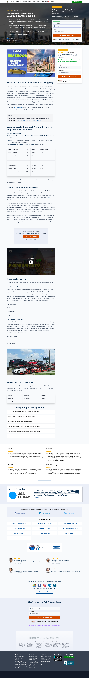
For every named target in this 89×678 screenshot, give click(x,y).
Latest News (43, 662)
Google (34, 588)
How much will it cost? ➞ (44, 533)
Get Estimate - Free (67, 35)
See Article (36, 497)
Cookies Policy (32, 664)
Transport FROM (56, 23)
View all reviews (44, 478)
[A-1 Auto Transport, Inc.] (14, 1)
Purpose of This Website (46, 658)
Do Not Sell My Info (33, 661)
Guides (42, 1)
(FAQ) (24, 662)
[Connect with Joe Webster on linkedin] (38, 549)
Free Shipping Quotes (19, 656)
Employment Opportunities (46, 659)
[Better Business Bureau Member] (69, 663)
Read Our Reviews (19, 658)
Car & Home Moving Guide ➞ (70, 528)
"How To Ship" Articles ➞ (70, 523)
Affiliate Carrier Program (46, 661)
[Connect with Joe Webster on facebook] (36, 549)
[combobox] (67, 26)
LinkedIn (50, 588)
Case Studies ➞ (19, 538)
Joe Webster (13, 38)
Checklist (52, 1)
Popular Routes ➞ (70, 533)
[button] (77, 2)
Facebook (39, 588)
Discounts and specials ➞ (19, 523)
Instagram (45, 588)
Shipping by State (18, 661)
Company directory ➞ (44, 528)
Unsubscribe (32, 667)
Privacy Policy (32, 665)
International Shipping (19, 664)
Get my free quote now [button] (31, 236)
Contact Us (43, 664)
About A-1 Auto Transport (46, 656)
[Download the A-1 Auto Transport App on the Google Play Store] (58, 657)
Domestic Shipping (19, 662)
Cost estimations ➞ (19, 533)
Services (27, 1)
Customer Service (33, 656)
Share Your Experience (44, 591)
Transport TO (56, 29)
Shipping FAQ (18, 659)
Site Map (17, 667)
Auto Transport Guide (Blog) (21, 666)
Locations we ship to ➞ (19, 528)
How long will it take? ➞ (44, 523)
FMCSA (48, 197)
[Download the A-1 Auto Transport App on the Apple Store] (58, 660)
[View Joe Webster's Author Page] (32, 547)
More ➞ (56, 547)
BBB (55, 588)
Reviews (36, 1)
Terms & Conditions (33, 662)
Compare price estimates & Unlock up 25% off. (30, 120)
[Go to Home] (7, 8)
